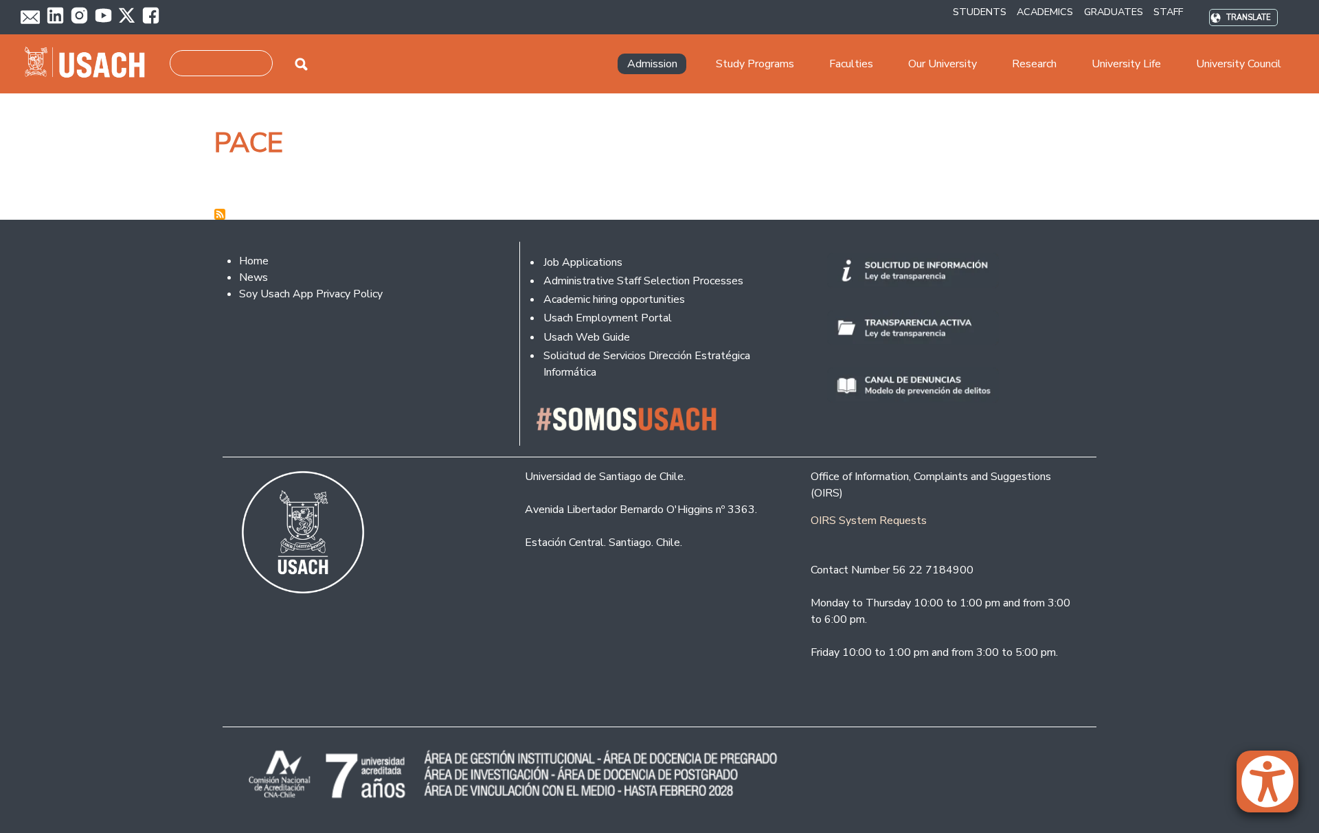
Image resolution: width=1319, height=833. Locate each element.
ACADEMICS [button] (1045, 12)
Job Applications (582, 262)
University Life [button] (1126, 63)
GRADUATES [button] (1113, 12)
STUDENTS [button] (979, 12)
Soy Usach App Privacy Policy (311, 293)
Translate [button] (1248, 17)
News (253, 277)
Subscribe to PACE (219, 214)
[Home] (90, 63)
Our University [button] (942, 63)
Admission (652, 63)
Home (254, 261)
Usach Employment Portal (607, 318)
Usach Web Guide (586, 337)
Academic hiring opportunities (614, 299)
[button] (1274, 787)
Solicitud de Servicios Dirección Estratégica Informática (646, 364)
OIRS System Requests (869, 520)
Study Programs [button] (755, 63)
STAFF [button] (1168, 12)
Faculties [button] (851, 63)
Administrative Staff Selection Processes (643, 280)
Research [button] (1034, 63)
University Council (1238, 63)
